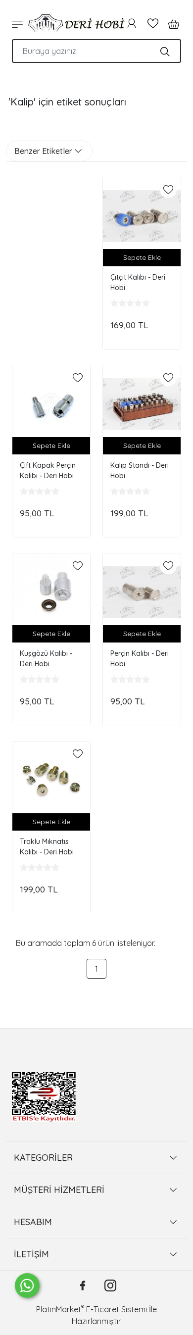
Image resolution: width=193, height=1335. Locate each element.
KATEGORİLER (43, 1157)
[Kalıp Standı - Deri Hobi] (142, 404)
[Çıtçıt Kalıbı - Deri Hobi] (142, 216)
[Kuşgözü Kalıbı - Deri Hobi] (51, 592)
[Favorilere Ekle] (168, 190)
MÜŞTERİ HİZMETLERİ (59, 1189)
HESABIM (33, 1222)
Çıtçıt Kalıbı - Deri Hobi (137, 282)
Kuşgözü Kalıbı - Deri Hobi (46, 658)
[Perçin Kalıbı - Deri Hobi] (142, 592)
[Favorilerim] (152, 23)
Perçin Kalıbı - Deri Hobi (139, 658)
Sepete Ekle (142, 257)
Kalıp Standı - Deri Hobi (139, 470)
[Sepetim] (170, 23)
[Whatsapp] (27, 1285)
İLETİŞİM (31, 1254)
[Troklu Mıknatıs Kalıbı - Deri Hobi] (51, 780)
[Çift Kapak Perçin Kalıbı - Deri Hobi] (51, 404)
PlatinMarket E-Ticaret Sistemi (91, 1309)
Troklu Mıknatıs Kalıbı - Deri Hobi (47, 846)
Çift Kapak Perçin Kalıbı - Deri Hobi (48, 470)
